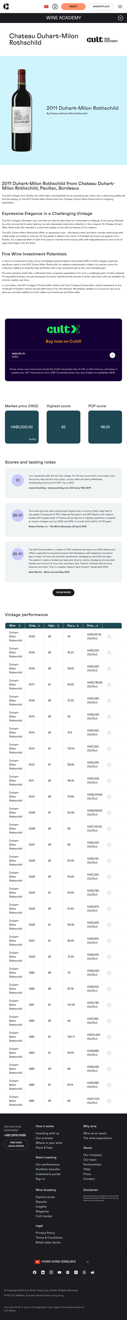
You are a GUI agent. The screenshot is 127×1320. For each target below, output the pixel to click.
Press (87, 1174)
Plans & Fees (44, 1147)
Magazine (42, 1211)
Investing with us (47, 1133)
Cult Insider (44, 1216)
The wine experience (97, 1138)
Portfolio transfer (48, 1169)
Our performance (48, 1164)
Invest (73, 6)
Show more (63, 592)
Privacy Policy (45, 1233)
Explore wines (45, 1197)
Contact (89, 1179)
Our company (92, 1155)
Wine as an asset (94, 1133)
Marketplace (101, 6)
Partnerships (92, 1164)
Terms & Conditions (49, 1237)
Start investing (46, 1157)
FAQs (86, 1169)
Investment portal (48, 1174)
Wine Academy (46, 1190)
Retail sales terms (48, 1242)
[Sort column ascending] (20, 626)
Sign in (40, 1179)
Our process (44, 1138)
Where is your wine (49, 1143)
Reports (41, 1201)
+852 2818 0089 (15, 1135)
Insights (41, 1206)
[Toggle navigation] (120, 6)
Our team (89, 1159)
